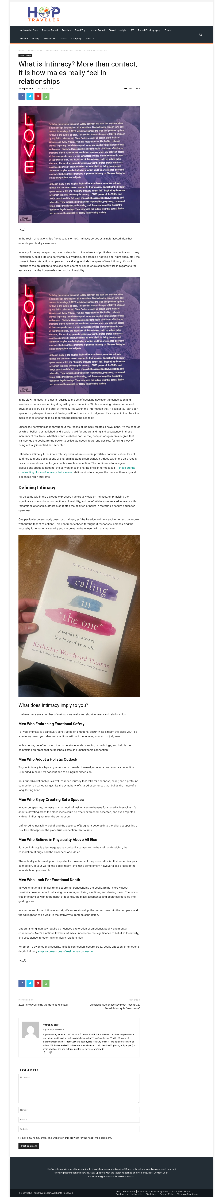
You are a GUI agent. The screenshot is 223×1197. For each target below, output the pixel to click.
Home (21, 50)
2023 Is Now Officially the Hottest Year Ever (43, 1004)
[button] (200, 34)
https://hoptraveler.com (53, 1029)
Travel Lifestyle (35, 50)
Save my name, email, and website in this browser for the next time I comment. (67, 1137)
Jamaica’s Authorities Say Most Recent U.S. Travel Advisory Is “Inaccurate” (115, 1006)
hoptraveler (28, 88)
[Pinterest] (37, 96)
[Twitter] (29, 96)
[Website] (52, 1052)
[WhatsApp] (46, 96)
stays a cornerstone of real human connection (66, 951)
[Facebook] (21, 96)
